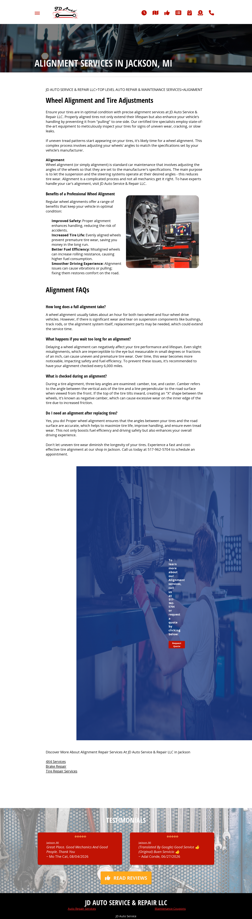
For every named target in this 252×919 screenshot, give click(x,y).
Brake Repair (56, 766)
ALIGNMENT (193, 89)
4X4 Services (56, 761)
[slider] (80, 836)
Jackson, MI (52, 842)
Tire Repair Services (61, 771)
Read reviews (130, 878)
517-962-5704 (159, 449)
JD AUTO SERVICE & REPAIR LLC (71, 89)
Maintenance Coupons (170, 909)
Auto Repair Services (82, 909)
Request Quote (176, 644)
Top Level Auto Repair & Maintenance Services (139, 89)
